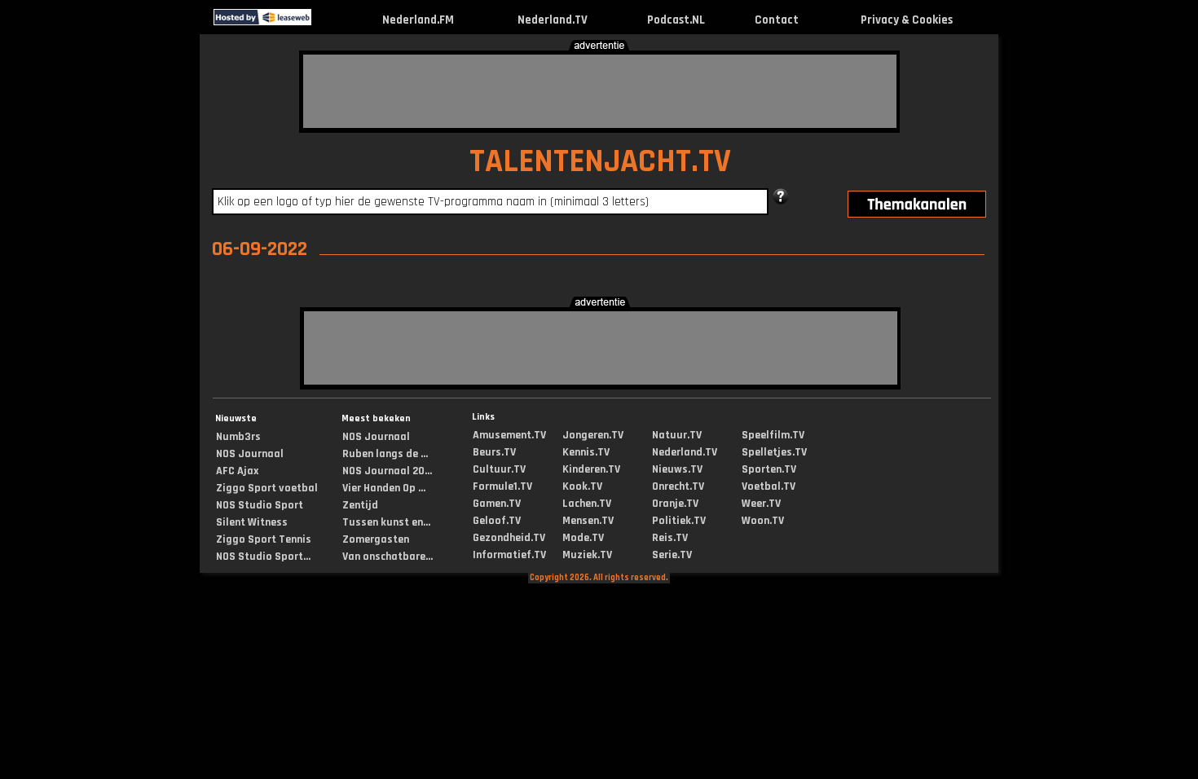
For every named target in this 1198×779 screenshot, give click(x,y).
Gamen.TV (497, 503)
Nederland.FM (418, 20)
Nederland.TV (553, 20)
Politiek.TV (679, 520)
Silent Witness (252, 522)
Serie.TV (672, 555)
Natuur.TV (677, 435)
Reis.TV (670, 537)
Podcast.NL (676, 20)
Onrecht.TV (678, 486)
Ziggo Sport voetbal (267, 488)
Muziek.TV (587, 555)
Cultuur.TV (499, 469)
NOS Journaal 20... (387, 471)
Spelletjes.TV (774, 452)
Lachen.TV (586, 503)
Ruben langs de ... (385, 454)
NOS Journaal (250, 454)
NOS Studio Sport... (263, 556)
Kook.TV (582, 486)
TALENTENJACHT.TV (600, 162)
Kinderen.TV (591, 469)
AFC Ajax (237, 471)
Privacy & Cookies (907, 20)
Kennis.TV (586, 452)
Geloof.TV (497, 520)
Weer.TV (761, 503)
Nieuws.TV (677, 469)
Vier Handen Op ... (383, 488)
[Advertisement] (599, 91)
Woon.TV (763, 520)
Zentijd (360, 505)
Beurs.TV (494, 452)
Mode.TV (583, 537)
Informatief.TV (509, 555)
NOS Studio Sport (259, 505)
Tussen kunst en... (386, 522)
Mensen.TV (588, 520)
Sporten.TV (769, 469)
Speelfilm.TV (773, 435)
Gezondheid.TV (509, 537)
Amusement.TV (509, 435)
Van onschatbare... (387, 556)
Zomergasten (375, 539)
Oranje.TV (675, 503)
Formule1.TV (502, 486)
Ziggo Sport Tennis (263, 539)
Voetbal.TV (768, 486)
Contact (777, 20)
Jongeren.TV (592, 435)
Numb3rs (238, 436)
